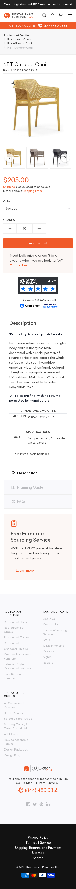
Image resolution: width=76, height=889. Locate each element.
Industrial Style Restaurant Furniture (18, 666)
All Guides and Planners (14, 705)
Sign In (47, 657)
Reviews (48, 651)
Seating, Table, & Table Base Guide (16, 726)
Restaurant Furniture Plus (43, 867)
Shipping (9, 187)
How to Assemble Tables (16, 742)
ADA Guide (11, 734)
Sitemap (38, 853)
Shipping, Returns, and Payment (38, 848)
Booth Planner (13, 713)
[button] (70, 15)
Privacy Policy (38, 837)
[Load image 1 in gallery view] (14, 158)
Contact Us (51, 624)
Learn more (25, 570)
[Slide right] (65, 157)
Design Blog (12, 755)
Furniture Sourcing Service (55, 632)
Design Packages (16, 749)
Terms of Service (38, 843)
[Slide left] (9, 157)
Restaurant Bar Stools (14, 630)
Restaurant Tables (16, 637)
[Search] (44, 15)
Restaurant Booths (17, 643)
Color (7, 201)
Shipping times (32, 191)
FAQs (46, 640)
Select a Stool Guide (18, 718)
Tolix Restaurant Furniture (15, 676)
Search (38, 858)
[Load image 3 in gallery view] (60, 158)
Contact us (19, 265)
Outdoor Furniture (16, 649)
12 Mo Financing (53, 645)
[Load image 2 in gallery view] (37, 158)
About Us (49, 619)
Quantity (9, 220)
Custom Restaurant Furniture (17, 656)
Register (48, 662)
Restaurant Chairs (16, 622)
